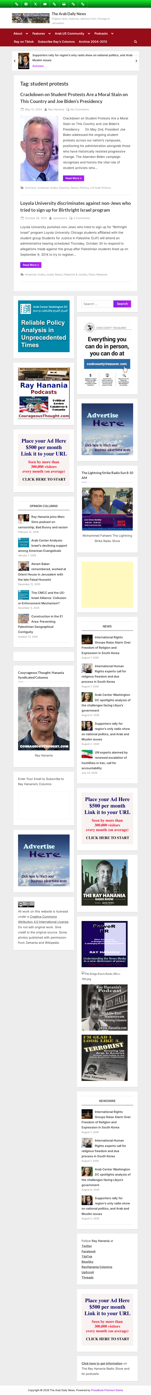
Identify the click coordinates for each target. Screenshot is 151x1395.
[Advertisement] (107, 585)
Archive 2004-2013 (93, 41)
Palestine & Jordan (75, 274)
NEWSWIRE (107, 1101)
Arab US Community (69, 33)
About (17, 33)
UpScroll (88, 1272)
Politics (84, 187)
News (74, 187)
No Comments (80, 110)
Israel (50, 274)
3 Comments (81, 218)
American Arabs (48, 187)
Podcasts (101, 33)
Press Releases (98, 274)
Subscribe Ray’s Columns (56, 41)
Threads (88, 1277)
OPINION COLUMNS (44, 506)
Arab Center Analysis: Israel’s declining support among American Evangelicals (42, 546)
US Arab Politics (100, 187)
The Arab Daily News (69, 13)
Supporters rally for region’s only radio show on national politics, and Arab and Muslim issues (85, 57)
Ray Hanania (56, 109)
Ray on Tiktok (24, 41)
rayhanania (60, 218)
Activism (38, 65)
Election (64, 187)
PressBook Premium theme (107, 1390)
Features (38, 33)
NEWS (107, 626)
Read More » (75, 178)
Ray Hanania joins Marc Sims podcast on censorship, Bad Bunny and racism (43, 522)
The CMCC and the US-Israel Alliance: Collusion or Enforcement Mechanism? (42, 598)
